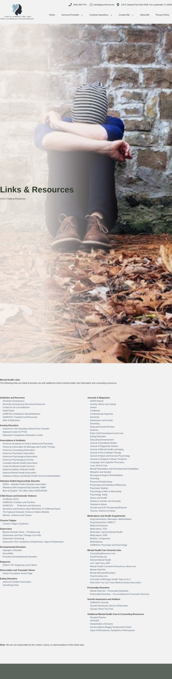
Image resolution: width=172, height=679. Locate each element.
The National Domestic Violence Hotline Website (26, 512)
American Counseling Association (19, 450)
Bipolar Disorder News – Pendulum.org (21, 532)
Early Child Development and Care (106, 433)
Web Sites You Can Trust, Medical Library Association (115, 582)
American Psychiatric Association (18, 453)
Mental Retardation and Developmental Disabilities (114, 469)
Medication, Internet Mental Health (106, 532)
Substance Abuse (98, 504)
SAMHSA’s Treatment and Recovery (20, 417)
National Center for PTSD (15, 432)
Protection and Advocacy (29, 505)
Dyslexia (94, 430)
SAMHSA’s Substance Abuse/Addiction (21, 414)
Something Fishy (11, 585)
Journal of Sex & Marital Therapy (105, 453)
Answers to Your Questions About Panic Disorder (26, 429)
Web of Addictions (11, 420)
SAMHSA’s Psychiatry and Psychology (108, 545)
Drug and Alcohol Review (102, 427)
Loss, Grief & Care (99, 465)
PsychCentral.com (99, 576)
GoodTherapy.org (98, 557)
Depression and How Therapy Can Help (22, 535)
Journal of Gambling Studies (103, 443)
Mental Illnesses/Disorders (102, 573)
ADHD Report (96, 401)
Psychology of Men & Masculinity (105, 491)
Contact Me (124, 15)
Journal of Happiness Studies (104, 446)
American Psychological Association (20, 456)
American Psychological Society (18, 460)
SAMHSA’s (8, 505)
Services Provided (70, 15)
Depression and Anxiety (101, 420)
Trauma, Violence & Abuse (102, 511)
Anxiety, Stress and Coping (103, 404)
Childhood (95, 411)
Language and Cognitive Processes (107, 462)
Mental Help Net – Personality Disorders (109, 591)
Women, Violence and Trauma (17, 515)
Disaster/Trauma (98, 617)
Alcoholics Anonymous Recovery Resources (24, 404)
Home (52, 15)
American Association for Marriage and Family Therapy (29, 447)
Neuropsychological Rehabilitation (106, 475)
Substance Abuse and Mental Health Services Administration (31, 476)
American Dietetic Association (17, 582)
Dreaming (94, 423)
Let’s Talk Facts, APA (100, 563)
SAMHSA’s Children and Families (19, 502)
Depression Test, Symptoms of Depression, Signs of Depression (33, 542)
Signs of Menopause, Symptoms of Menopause (112, 630)
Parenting (94, 478)
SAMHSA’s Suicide (99, 602)
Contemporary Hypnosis (101, 414)
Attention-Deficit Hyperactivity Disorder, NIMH (24, 487)
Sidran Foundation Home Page (17, 573)
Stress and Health (98, 498)
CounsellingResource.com (102, 553)
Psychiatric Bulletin (99, 488)
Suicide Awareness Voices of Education (109, 606)
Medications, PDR (98, 535)
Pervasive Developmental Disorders (20, 557)
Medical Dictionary (99, 525)
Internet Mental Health (100, 560)
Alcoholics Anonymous (13, 401)
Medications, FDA (98, 529)
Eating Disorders (98, 436)
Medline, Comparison (100, 538)
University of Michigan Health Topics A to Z (110, 579)
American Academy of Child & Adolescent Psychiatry (28, 443)
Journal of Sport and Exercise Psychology (110, 456)
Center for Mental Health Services (19, 466)
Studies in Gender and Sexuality (105, 501)
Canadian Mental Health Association (20, 463)
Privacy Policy (162, 15)
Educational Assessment (102, 440)
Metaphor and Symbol (100, 472)
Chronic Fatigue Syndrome (15, 524)
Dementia (94, 417)
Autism (93, 407)
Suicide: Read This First (101, 609)
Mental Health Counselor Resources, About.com (113, 566)
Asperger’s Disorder (12, 550)
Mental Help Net (97, 569)
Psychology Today (99, 495)
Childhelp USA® (11, 499)
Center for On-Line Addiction (16, 407)
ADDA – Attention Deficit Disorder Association (24, 484)
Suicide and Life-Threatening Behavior (108, 507)
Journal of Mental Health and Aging (106, 449)
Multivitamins (96, 542)
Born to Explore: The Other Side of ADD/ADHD (25, 491)
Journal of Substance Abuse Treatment (108, 459)
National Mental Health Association (19, 473)
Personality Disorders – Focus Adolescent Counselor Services (119, 594)
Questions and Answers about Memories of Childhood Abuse (31, 509)
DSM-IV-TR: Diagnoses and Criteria (20, 565)
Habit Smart (8, 411)
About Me (144, 15)
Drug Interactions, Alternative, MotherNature (111, 519)
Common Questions (98, 15)
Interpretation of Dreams (101, 624)
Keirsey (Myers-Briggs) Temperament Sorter (111, 627)
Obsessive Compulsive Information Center (23, 435)
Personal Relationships (101, 482)
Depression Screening (13, 538)
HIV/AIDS (94, 621)
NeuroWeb (8, 553)
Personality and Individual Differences (108, 485)
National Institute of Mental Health (19, 469)
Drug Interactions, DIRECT (103, 522)
